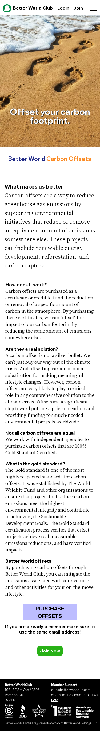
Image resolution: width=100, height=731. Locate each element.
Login (63, 8)
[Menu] (94, 8)
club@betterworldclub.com (70, 690)
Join (78, 8)
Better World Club (33, 8)
